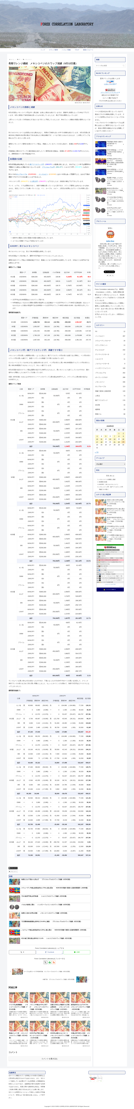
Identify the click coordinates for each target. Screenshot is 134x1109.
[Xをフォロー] (45, 962)
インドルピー (43, 174)
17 (97, 442)
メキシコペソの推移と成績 (108, 479)
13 (110, 439)
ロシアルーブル (21, 174)
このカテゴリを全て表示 (110, 584)
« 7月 (97, 452)
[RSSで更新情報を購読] (54, 962)
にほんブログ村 (109, 84)
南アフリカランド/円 (37, 164)
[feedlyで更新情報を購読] (110, 275)
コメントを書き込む (49, 1059)
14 (114, 439)
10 (97, 439)
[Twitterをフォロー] (107, 275)
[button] (123, 66)
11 (101, 439)
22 (119, 442)
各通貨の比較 (103, 482)
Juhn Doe (110, 241)
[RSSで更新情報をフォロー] (113, 275)
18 (101, 442)
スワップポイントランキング (109, 92)
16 (123, 439)
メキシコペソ (13, 868)
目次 (107, 476)
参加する (121, 586)
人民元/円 (34, 181)
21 (114, 442)
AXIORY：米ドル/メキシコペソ (108, 484)
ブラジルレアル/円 (48, 167)
